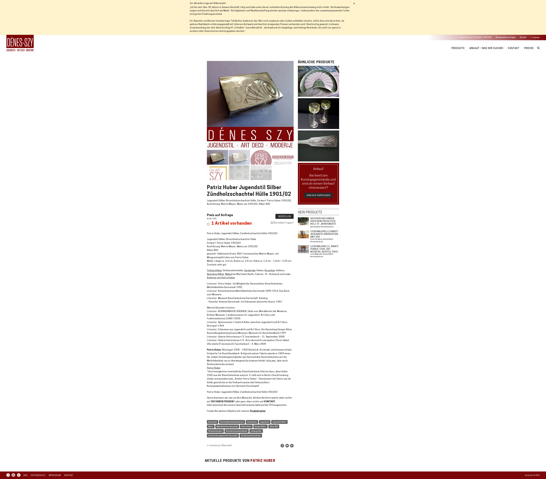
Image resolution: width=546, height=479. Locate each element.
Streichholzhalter (215, 431)
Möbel (228, 274)
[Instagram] (19, 475)
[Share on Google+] (292, 445)
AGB (25, 475)
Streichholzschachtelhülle (236, 431)
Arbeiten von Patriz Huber (221, 278)
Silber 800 (274, 427)
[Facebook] (8, 475)
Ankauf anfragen (318, 195)
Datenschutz (38, 475)
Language (536, 37)
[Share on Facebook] (282, 445)
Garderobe (250, 270)
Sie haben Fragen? (284, 223)
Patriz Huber (214, 368)
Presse (529, 48)
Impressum (55, 475)
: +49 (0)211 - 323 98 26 (476, 37)
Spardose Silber (215, 274)
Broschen (270, 270)
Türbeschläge (214, 270)
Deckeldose (252, 422)
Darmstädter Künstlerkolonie (232, 422)
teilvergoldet (256, 431)
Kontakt (523, 37)
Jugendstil (264, 422)
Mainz (210, 427)
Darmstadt (212, 422)
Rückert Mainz (260, 427)
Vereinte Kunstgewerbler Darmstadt (222, 436)
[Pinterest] (14, 475)
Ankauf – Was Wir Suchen (486, 48)
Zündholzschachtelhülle (251, 436)
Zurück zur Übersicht (220, 445)
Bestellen (284, 217)
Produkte (458, 48)
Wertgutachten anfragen (506, 37)
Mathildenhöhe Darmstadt (227, 427)
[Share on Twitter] (287, 445)
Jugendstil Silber (279, 422)
